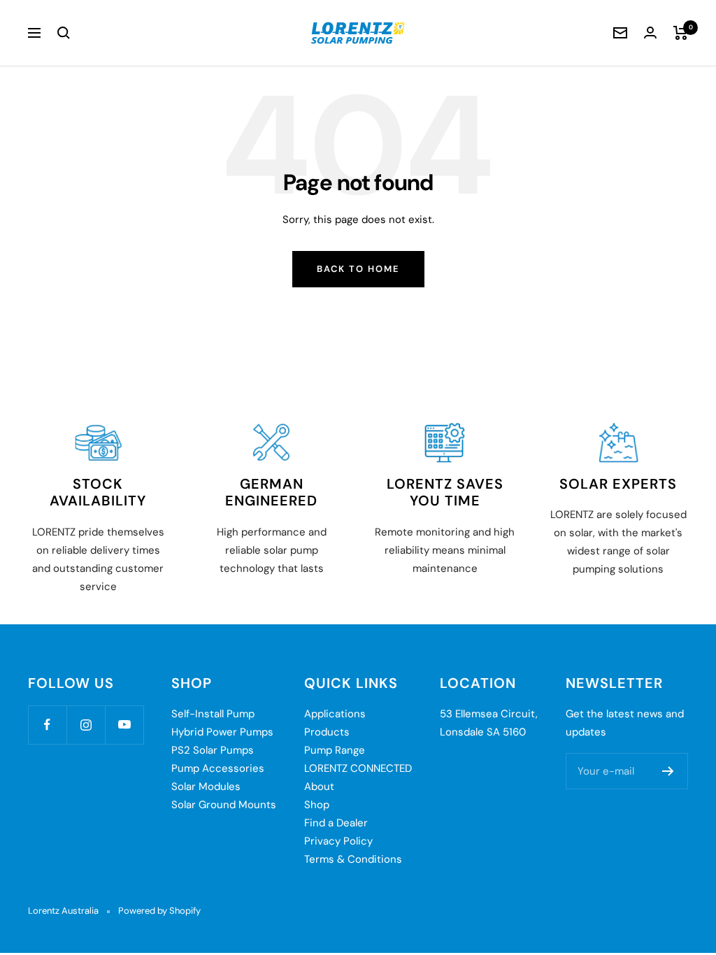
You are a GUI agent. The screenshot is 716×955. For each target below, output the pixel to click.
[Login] (650, 32)
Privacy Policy (338, 841)
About (319, 787)
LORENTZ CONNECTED (358, 768)
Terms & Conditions (353, 859)
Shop (316, 805)
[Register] (668, 771)
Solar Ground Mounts (223, 805)
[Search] (63, 33)
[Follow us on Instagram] (85, 724)
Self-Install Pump (213, 714)
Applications (335, 714)
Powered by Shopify (159, 911)
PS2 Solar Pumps (212, 750)
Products (327, 732)
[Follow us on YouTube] (124, 724)
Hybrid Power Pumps (222, 732)
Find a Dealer (336, 823)
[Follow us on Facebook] (47, 724)
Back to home (358, 269)
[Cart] (680, 33)
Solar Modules (206, 787)
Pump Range (334, 750)
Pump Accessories (217, 768)
